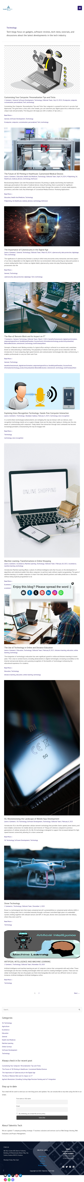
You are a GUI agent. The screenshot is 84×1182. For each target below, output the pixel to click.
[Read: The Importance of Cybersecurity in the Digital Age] (42, 226)
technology (30, 102)
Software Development (26, 100)
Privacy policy (42, 1165)
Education (20, 176)
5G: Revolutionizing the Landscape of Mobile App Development (31, 818)
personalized (18, 102)
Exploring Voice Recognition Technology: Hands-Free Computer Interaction (36, 413)
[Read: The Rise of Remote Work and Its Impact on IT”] (42, 307)
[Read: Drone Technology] (42, 873)
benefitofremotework (56, 339)
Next (77, 993)
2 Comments (8, 906)
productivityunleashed (66, 341)
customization (8, 102)
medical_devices (17, 179)
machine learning (9, 566)
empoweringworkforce (11, 341)
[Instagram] (70, 1167)
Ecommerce (20, 564)
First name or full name (23, 1098)
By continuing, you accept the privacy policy (31, 1114)
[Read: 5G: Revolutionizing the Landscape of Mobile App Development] (42, 748)
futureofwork (38, 341)
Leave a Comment (10, 176)
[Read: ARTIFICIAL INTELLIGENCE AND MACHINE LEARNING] (42, 944)
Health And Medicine (30, 176)
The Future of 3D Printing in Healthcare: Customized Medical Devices (33, 173)
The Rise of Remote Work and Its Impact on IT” (25, 336)
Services (42, 1161)
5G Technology (22, 822)
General (15, 100)
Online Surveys (7, 1047)
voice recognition (63, 416)
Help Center (42, 1156)
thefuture (34, 179)
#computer (66, 100)
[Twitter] (67, 1167)
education (70, 650)
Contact (42, 1163)
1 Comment (8, 100)
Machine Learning (30, 564)
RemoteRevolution (10, 343)
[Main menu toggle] (80, 8)
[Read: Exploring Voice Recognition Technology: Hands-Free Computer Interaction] (42, 391)
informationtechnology (51, 341)
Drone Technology (12, 903)
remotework (21, 343)
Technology (38, 100)
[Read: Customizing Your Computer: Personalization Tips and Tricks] (42, 70)
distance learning (60, 650)
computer (74, 100)
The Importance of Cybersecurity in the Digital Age (26, 249)
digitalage (75, 252)
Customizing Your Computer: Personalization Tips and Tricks (29, 97)
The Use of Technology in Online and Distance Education (28, 647)
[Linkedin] (73, 1167)
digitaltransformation (70, 339)
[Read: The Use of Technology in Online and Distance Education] (42, 619)
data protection (66, 252)
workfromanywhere (39, 343)
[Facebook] (63, 1167)
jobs (42, 1159)
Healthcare (7, 179)
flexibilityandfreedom (26, 341)
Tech (24, 102)
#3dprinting (71, 176)
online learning (28, 675)
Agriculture (5, 1026)
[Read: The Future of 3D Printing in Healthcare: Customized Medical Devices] (42, 149)
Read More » (8, 115)
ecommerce (72, 564)
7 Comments (8, 339)
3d (76, 176)
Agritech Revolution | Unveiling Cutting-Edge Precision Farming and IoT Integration (29, 1079)
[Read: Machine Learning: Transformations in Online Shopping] (42, 500)
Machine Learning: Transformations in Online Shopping (27, 561)
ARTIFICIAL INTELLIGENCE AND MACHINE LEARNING (27, 961)
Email (18, 1106)
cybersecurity (56, 252)
